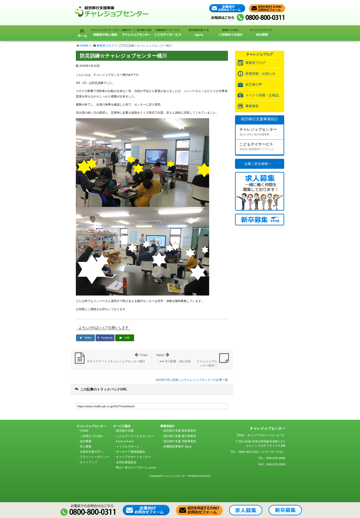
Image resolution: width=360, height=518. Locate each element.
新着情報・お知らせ (260, 73)
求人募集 (85, 446)
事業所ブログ (105, 45)
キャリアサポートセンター (133, 456)
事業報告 (252, 106)
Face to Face (125, 441)
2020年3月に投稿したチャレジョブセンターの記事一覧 (191, 379)
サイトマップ (88, 462)
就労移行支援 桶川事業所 (179, 436)
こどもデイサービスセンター (135, 436)
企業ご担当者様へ (257, 163)
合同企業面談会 (126, 462)
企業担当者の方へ (91, 451)
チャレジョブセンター (258, 131)
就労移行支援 (125, 430)
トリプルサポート (127, 446)
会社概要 (85, 441)
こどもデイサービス (256, 146)
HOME (84, 45)
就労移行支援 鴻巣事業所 (179, 441)
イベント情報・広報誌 (262, 95)
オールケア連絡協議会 (130, 451)
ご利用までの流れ (91, 436)
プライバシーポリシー (94, 456)
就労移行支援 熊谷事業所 (179, 430)
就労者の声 (253, 84)
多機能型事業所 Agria (177, 446)
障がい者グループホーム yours (136, 467)
